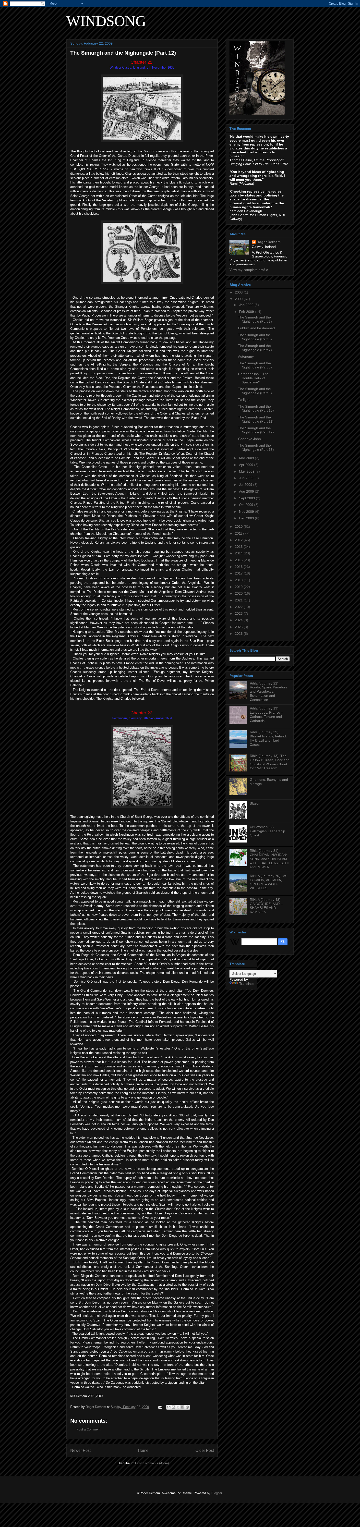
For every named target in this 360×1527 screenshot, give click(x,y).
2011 (239, 533)
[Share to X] (178, 1407)
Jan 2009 (246, 305)
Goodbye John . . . (252, 439)
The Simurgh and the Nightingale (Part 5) (255, 319)
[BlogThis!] (173, 1407)
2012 (239, 540)
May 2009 (247, 471)
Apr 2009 (246, 465)
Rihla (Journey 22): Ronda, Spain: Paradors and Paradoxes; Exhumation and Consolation (268, 691)
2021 (239, 600)
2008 (239, 292)
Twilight (244, 400)
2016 (239, 567)
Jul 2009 (246, 485)
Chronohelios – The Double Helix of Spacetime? (253, 378)
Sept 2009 (247, 498)
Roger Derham (268, 242)
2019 (239, 587)
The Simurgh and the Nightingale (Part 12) (256, 430)
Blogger (216, 1493)
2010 (239, 526)
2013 (239, 547)
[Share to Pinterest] (187, 1407)
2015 (239, 560)
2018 (239, 580)
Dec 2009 (247, 518)
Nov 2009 (247, 511)
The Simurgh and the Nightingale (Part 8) (255, 365)
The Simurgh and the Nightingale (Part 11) (256, 419)
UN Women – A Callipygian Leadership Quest (267, 831)
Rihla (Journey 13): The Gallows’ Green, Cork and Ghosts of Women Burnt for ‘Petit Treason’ (269, 762)
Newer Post (80, 1450)
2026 (239, 633)
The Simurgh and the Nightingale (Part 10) (256, 408)
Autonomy (246, 356)
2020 (239, 593)
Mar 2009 (247, 458)
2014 (239, 553)
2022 (239, 607)
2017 (239, 573)
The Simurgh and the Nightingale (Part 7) (255, 348)
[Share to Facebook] (182, 1407)
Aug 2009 (247, 491)
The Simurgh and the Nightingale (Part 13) (256, 447)
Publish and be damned (256, 328)
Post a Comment (88, 1429)
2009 (239, 299)
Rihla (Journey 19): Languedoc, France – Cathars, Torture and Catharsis (266, 714)
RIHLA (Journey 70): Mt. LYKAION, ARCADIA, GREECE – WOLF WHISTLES (268, 882)
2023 (239, 613)
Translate (246, 984)
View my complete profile (248, 270)
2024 (239, 620)
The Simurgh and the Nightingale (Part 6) (255, 337)
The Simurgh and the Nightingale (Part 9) (255, 391)
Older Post (204, 1450)
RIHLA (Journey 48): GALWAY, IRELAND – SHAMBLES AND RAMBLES (266, 906)
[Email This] (168, 1407)
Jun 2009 (246, 478)
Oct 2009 (246, 505)
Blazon (255, 803)
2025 (239, 627)
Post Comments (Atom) (152, 1463)
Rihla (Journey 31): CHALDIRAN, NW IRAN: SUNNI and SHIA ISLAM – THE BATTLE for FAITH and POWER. (269, 859)
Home (143, 1450)
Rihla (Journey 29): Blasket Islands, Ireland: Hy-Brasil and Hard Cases (268, 738)
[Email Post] (159, 1407)
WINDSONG (106, 21)
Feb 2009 (247, 312)
